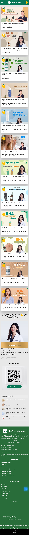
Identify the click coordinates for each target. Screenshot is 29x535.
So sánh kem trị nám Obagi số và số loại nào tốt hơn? (15, 413)
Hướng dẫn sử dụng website (8, 475)
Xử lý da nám (4, 486)
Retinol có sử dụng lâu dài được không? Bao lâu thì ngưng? (16, 400)
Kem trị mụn (4, 495)
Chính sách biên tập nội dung (8, 469)
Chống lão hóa (4, 493)
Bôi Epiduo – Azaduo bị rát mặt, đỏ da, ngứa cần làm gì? (15, 417)
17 (11, 317)
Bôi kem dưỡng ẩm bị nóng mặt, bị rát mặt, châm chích (15, 404)
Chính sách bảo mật (5, 466)
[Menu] (2, 2)
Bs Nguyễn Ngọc (10, 445)
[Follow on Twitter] (7, 358)
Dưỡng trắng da (5, 488)
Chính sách (3, 464)
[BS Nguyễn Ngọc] (14, 2)
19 (17, 317)
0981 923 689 (11, 442)
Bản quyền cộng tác (5, 462)
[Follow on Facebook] (2, 358)
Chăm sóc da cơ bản (6, 491)
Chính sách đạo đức (6, 471)
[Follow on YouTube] (15, 358)
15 (25, 314)
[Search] (27, 2)
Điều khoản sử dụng (6, 473)
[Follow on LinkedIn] (12, 358)
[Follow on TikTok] (5, 358)
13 (19, 314)
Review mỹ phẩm (5, 498)
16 (8, 317)
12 (15, 314)
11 (12, 314)
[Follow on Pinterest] (10, 358)
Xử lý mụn (3, 484)
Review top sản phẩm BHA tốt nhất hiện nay (16, 409)
